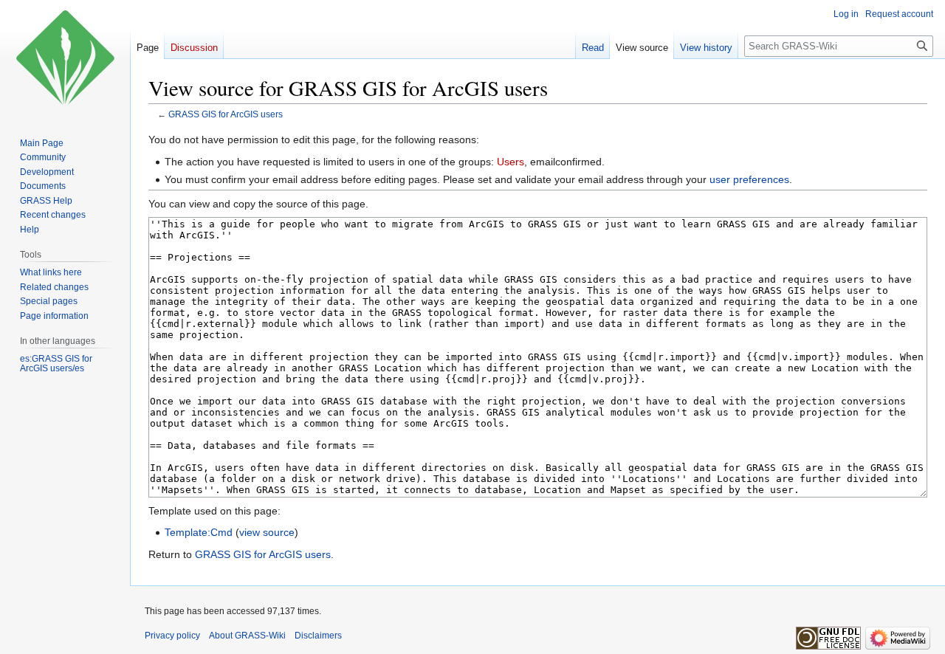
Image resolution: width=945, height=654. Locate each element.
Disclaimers (318, 635)
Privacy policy (172, 635)
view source (267, 532)
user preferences (749, 179)
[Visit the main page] (65, 59)
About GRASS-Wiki (247, 635)
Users (510, 162)
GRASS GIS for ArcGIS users (225, 114)
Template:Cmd (199, 532)
